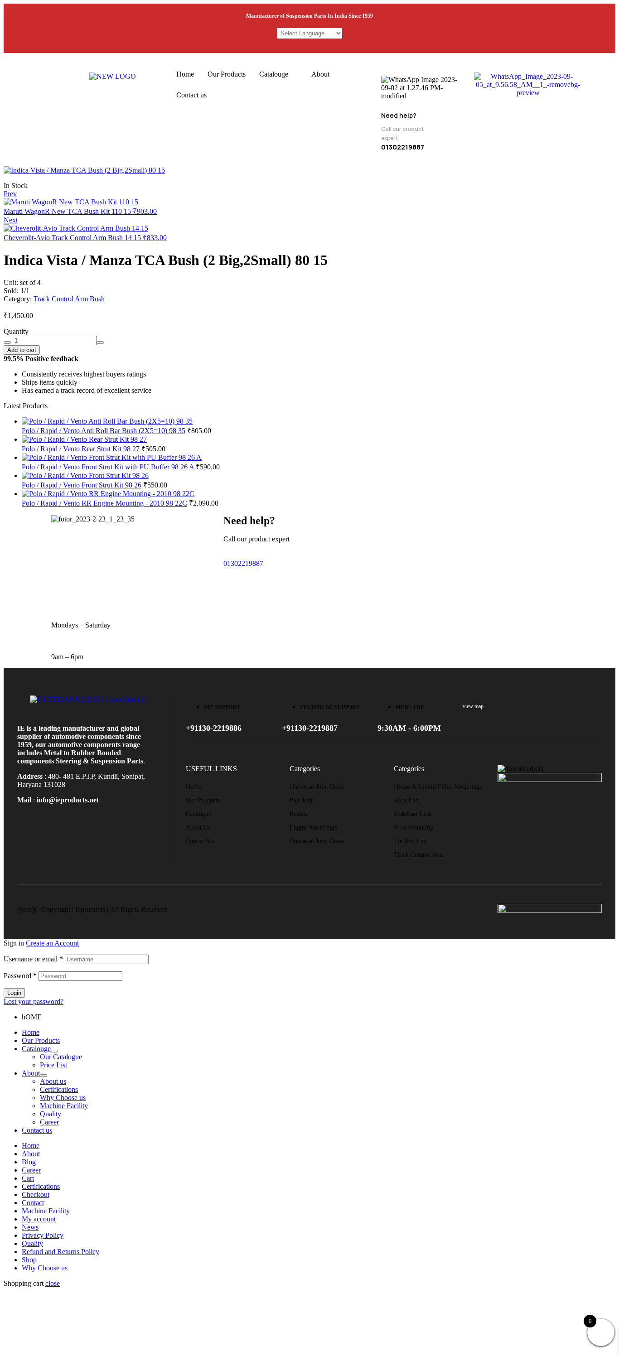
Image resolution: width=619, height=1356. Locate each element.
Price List (53, 1065)
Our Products (227, 74)
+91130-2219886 (214, 728)
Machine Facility (64, 1106)
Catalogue (198, 814)
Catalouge (273, 74)
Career (49, 1122)
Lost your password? (33, 1001)
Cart (28, 1178)
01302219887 (243, 563)
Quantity (16, 331)
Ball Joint (302, 800)
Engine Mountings (313, 827)
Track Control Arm (418, 854)
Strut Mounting (413, 827)
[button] (278, 74)
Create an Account (52, 943)
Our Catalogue (61, 1057)
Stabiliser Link (413, 814)
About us (198, 827)
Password (20, 976)
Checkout (35, 1194)
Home (185, 74)
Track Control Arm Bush (69, 299)
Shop (29, 1260)
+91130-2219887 (310, 728)
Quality (50, 1114)
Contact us (191, 95)
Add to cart (21, 350)
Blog (29, 1162)
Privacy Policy (42, 1235)
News (30, 1227)
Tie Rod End (410, 841)
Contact (33, 1202)
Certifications (59, 1089)
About (320, 74)
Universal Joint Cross (317, 786)
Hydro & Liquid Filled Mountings (438, 786)
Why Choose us (63, 1097)
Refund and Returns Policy (60, 1251)
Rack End (406, 800)
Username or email (33, 959)
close (52, 1283)
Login (14, 992)
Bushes (298, 814)
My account (39, 1219)
